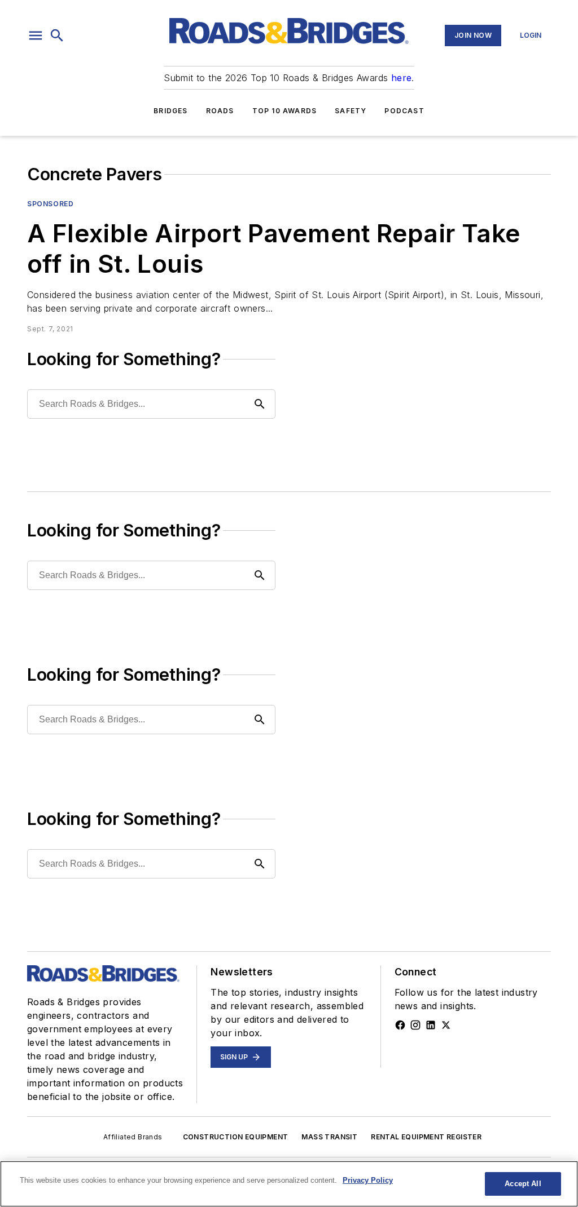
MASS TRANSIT (329, 1137)
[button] (35, 35)
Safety (350, 110)
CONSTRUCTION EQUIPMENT (235, 1137)
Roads (220, 110)
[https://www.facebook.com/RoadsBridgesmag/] (400, 1025)
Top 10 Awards (284, 110)
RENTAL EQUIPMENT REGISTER (426, 1137)
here (401, 77)
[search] (57, 35)
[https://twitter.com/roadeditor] (446, 1025)
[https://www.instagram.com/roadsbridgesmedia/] (415, 1025)
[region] (289, 1184)
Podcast (404, 110)
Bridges (170, 110)
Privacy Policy (368, 1180)
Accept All (523, 1183)
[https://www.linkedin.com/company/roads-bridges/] (430, 1025)
